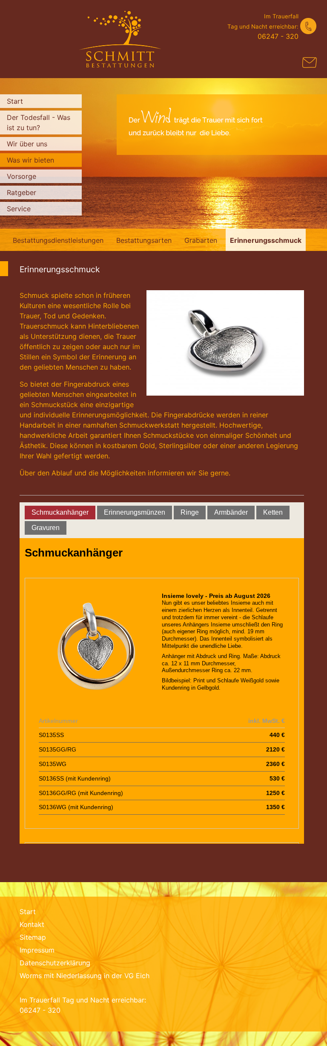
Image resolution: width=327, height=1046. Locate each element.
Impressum (37, 950)
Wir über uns (27, 144)
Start (15, 101)
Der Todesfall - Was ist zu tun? (38, 122)
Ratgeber (21, 192)
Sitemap (33, 937)
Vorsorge (21, 176)
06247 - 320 (278, 36)
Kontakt (32, 924)
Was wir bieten (30, 160)
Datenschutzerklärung (55, 963)
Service (19, 208)
